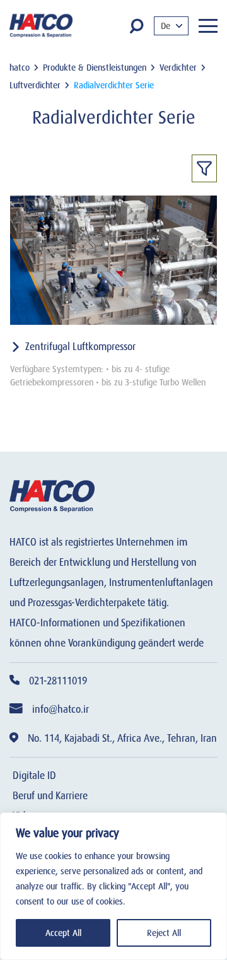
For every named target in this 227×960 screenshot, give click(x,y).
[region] (113, 886)
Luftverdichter (35, 85)
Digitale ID (34, 775)
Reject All (164, 933)
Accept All (63, 933)
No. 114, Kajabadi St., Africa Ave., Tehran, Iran (122, 738)
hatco (19, 67)
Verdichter (178, 67)
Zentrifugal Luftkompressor (80, 347)
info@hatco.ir (60, 709)
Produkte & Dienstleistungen (94, 67)
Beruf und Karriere (50, 796)
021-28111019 (58, 681)
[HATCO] (41, 26)
